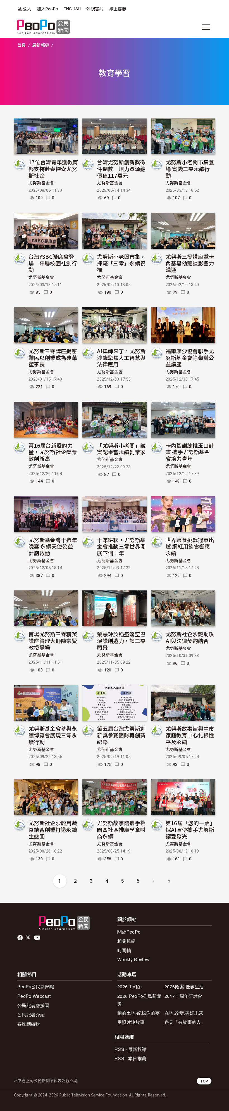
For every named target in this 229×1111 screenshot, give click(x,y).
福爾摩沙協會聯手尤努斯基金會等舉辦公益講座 (190, 357)
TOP (204, 1081)
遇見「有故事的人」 (185, 1022)
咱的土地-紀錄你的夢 (138, 1013)
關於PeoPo (128, 932)
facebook (20, 938)
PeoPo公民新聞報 (35, 986)
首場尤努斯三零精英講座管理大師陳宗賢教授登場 (52, 640)
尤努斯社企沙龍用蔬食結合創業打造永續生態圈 (52, 829)
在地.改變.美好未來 (183, 1013)
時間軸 (124, 950)
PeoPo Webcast (34, 996)
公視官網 (94, 8)
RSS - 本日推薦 (130, 1058)
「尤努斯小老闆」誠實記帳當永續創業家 (121, 448)
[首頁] (43, 27)
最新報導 (40, 45)
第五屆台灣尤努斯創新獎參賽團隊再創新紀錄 (121, 735)
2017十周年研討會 (183, 996)
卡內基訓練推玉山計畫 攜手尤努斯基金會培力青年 (190, 451)
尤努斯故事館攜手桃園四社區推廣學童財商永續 (121, 829)
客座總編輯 (28, 1023)
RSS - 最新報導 (130, 1049)
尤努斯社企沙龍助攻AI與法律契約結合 (190, 637)
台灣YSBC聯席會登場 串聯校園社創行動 (52, 263)
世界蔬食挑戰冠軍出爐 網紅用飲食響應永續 (190, 546)
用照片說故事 (131, 1022)
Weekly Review (133, 959)
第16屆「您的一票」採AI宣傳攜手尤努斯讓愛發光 (190, 829)
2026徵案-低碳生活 (184, 986)
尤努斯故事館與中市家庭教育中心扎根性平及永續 (190, 735)
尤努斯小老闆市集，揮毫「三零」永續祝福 (121, 263)
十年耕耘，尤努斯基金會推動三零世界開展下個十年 (121, 546)
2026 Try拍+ (129, 986)
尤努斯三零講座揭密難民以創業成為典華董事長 (52, 357)
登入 (27, 9)
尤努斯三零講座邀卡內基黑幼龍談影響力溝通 (190, 263)
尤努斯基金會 (41, 183)
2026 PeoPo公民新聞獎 (139, 1000)
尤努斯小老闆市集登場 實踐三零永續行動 (190, 168)
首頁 (21, 45)
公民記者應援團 (33, 1005)
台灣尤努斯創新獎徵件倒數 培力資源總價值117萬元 (121, 168)
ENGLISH (72, 8)
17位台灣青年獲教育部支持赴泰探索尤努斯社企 (53, 168)
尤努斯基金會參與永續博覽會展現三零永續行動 (52, 735)
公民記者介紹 (31, 1014)
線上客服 (117, 8)
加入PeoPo (47, 8)
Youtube (37, 938)
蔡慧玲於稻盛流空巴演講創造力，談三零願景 (121, 640)
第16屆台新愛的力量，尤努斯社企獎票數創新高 (52, 451)
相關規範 (126, 941)
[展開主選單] (206, 27)
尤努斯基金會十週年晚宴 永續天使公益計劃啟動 (52, 546)
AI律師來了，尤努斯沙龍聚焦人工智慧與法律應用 (121, 357)
